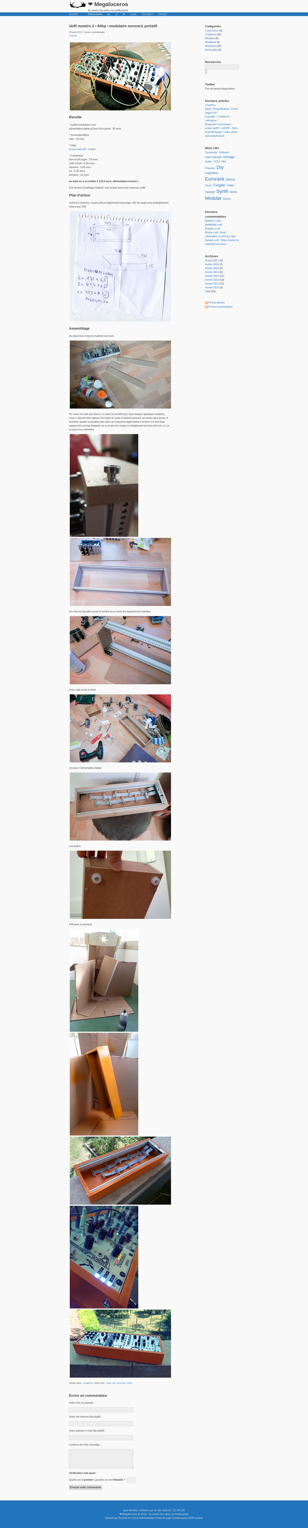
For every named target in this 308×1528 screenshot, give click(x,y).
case (108, 1383)
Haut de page (164, 1518)
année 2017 (212, 260)
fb (124, 14)
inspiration (211, 173)
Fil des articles (216, 302)
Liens (133, 14)
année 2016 (212, 264)
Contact (162, 14)
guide (208, 161)
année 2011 (212, 283)
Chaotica (210, 105)
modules (210, 38)
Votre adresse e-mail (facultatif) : (87, 1430)
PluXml (123, 1518)
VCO (217, 161)
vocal (208, 185)
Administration (147, 1518)
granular (210, 168)
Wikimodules (95, 14)
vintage (229, 157)
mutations (210, 42)
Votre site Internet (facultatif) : (85, 1416)
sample (210, 192)
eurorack (120, 1383)
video (230, 185)
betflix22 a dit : (213, 221)
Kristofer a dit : (213, 228)
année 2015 (212, 268)
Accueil (73, 14)
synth (129, 1383)
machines (210, 46)
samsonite (211, 152)
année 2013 (212, 276)
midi (223, 161)
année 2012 (212, 279)
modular (213, 198)
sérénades (211, 49)
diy (113, 1383)
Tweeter (73, 35)
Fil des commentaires (220, 306)
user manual (213, 157)
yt (117, 14)
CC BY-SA (179, 1510)
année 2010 (212, 287)
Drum (227, 198)
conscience (212, 30)
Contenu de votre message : (85, 1444)
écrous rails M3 (77, 149)
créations (88, 1383)
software (224, 152)
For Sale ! (147, 14)
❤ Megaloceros (108, 4)
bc (109, 14)
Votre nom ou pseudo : (81, 1402)
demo (230, 179)
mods (233, 192)
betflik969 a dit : (214, 224)
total (208, 291)
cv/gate (219, 185)
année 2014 (212, 272)
